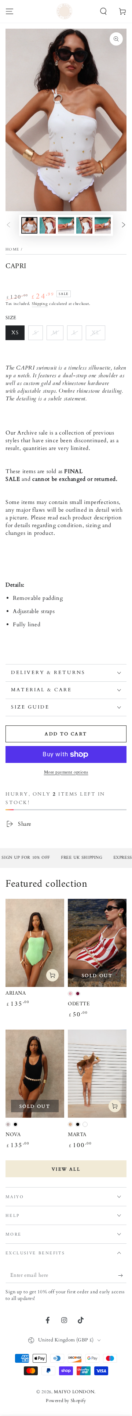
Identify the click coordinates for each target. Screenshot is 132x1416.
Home (12, 249)
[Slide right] (123, 225)
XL (95, 332)
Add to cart (66, 734)
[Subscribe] (122, 1276)
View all (66, 1169)
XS (15, 332)
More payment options (66, 772)
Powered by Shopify (66, 1401)
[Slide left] (8, 225)
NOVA (13, 1135)
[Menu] (9, 11)
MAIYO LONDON (74, 1392)
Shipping (40, 303)
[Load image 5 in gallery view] (103, 225)
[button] (103, 11)
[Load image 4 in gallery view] (84, 225)
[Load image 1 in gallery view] (29, 225)
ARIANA (16, 993)
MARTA (77, 1135)
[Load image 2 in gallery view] (48, 225)
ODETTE (79, 1004)
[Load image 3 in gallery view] (66, 225)
